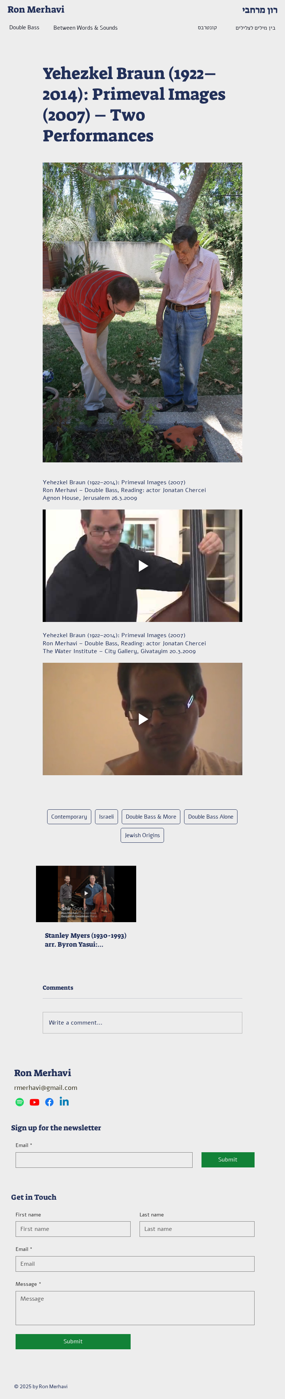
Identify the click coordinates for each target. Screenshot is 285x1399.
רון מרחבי (260, 10)
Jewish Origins (142, 835)
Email (24, 1145)
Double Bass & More (151, 816)
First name (28, 1214)
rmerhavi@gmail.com (45, 1087)
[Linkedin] (64, 1102)
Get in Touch (33, 1197)
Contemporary (69, 816)
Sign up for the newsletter (56, 1128)
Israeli (106, 816)
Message (29, 1284)
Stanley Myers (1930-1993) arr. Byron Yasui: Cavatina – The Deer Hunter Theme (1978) (86, 940)
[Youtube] (34, 1102)
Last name (152, 1214)
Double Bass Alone (210, 816)
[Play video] (142, 566)
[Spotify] (19, 1102)
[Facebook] (49, 1102)
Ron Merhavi (36, 9)
